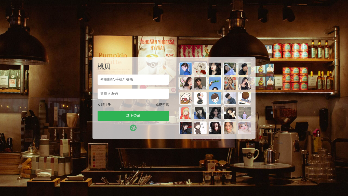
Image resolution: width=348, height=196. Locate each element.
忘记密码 (162, 105)
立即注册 (104, 105)
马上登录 (133, 116)
